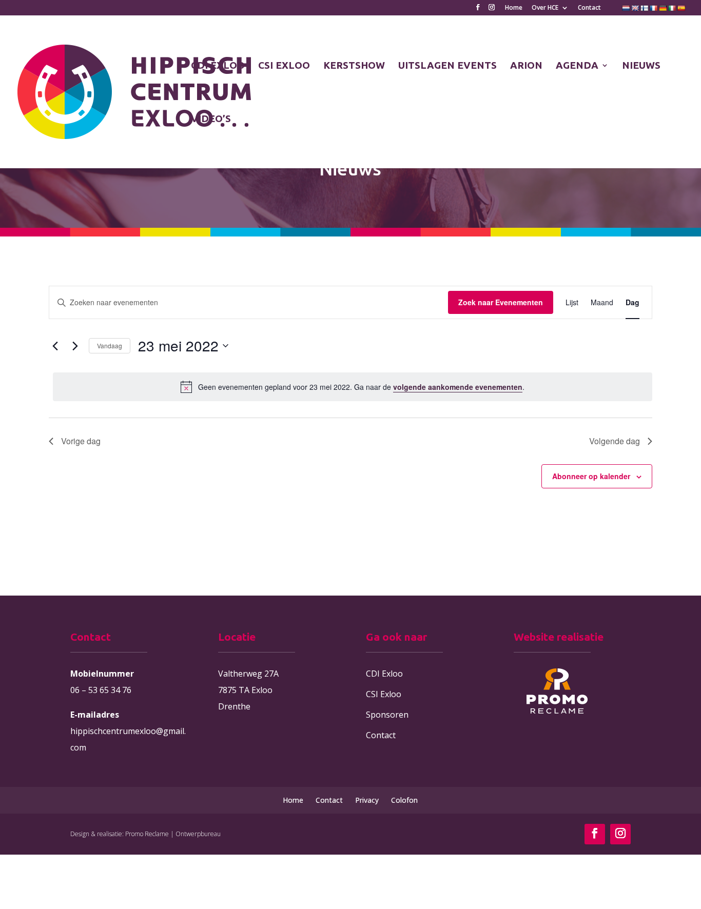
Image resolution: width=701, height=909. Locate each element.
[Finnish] (644, 8)
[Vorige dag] (55, 346)
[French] (654, 8)
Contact (589, 8)
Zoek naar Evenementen (500, 302)
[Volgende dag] (75, 346)
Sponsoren (387, 714)
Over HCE (545, 8)
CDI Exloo (384, 673)
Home (513, 8)
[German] (663, 8)
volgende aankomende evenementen (457, 387)
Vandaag (109, 345)
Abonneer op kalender (591, 476)
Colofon (404, 800)
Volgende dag (614, 441)
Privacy (367, 800)
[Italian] (672, 8)
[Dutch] (626, 8)
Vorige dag (81, 441)
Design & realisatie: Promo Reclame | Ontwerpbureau (145, 833)
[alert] (352, 386)
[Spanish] (681, 8)
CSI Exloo (383, 694)
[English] (635, 8)
